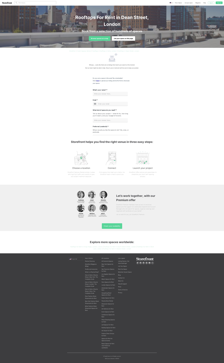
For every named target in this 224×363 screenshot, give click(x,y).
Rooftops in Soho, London (108, 51)
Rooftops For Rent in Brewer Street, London (117, 249)
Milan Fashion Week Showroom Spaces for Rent (91, 308)
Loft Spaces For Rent (107, 325)
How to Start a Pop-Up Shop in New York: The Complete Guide (91, 277)
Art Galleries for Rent (107, 309)
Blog (119, 275)
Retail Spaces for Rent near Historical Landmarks (108, 345)
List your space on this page (123, 38)
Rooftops (95, 51)
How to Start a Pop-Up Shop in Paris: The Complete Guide (91, 291)
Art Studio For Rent (107, 330)
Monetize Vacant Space (125, 272)
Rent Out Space (122, 269)
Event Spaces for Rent (108, 312)
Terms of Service (123, 289)
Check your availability (112, 226)
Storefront (72, 51)
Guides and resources (91, 269)
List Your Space (122, 266)
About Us (120, 281)
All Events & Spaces (107, 261)
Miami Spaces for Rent (108, 279)
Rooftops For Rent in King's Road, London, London (86, 247)
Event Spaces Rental (84, 51)
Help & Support (122, 284)
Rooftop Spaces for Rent (108, 327)
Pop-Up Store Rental (107, 301)
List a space (121, 258)
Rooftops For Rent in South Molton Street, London (120, 247)
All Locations (105, 258)
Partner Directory (90, 261)
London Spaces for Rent (108, 285)
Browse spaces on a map (99, 38)
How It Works (89, 258)
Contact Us (121, 278)
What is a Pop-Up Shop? (92, 272)
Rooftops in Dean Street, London (128, 51)
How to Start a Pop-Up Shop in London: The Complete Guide (91, 284)
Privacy (120, 292)
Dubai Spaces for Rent (108, 298)
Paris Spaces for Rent (108, 282)
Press (119, 286)
